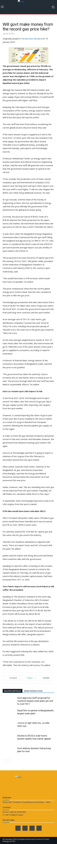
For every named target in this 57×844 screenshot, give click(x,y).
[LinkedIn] (32, 828)
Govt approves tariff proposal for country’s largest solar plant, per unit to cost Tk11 (35, 701)
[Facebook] (18, 828)
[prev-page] (4, 761)
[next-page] (8, 761)
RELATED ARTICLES (12, 691)
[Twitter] (25, 828)
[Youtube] (39, 828)
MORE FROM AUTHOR (33, 691)
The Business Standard (31, 38)
